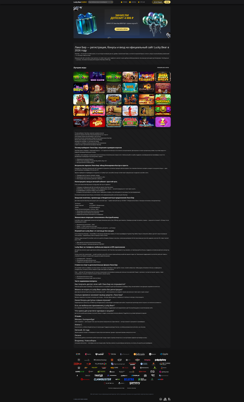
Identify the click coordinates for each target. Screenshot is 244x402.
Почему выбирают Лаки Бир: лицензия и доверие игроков (89, 133)
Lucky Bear (80, 2)
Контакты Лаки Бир (131, 388)
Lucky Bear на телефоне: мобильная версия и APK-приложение (90, 143)
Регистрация (158, 2)
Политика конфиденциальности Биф (116, 388)
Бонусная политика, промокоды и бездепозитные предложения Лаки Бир (93, 138)
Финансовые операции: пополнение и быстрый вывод (88, 139)
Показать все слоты (163, 67)
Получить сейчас (122, 29)
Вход (167, 2)
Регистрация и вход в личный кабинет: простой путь (88, 136)
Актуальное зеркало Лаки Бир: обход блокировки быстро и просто (91, 134)
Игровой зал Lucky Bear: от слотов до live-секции (87, 141)
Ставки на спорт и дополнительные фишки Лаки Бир (88, 144)
